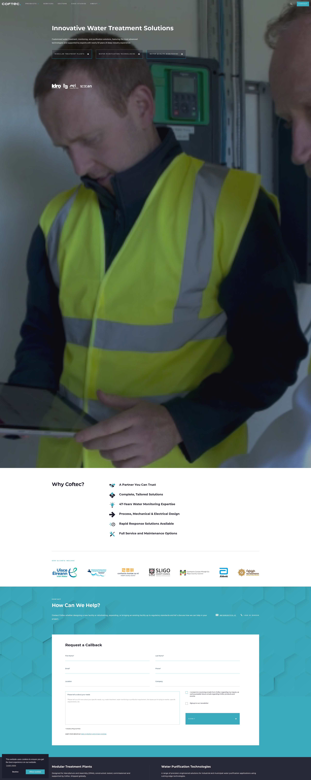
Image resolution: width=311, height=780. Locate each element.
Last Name (159, 656)
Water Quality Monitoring (164, 54)
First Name (69, 656)
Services (48, 3)
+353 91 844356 (251, 615)
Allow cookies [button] (35, 772)
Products (31, 3)
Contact (302, 4)
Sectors (62, 3)
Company (159, 681)
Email (67, 668)
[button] (291, 4)
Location (68, 681)
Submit (191, 718)
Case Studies (78, 3)
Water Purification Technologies (117, 54)
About (94, 3)
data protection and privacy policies (93, 734)
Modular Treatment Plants (69, 54)
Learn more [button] (11, 765)
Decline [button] (15, 772)
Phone (158, 668)
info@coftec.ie (228, 615)
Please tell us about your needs (78, 695)
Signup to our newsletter (199, 703)
